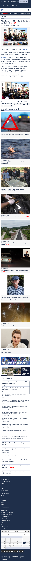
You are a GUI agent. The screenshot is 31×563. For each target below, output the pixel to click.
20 (17, 543)
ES (10, 5)
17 (4, 543)
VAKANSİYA (4, 518)
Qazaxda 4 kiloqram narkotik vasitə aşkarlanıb (15, 216)
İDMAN (2, 495)
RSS (2, 524)
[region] (16, 427)
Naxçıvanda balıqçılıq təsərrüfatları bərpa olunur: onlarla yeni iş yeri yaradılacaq (14, 190)
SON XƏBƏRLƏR (7, 379)
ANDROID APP (4, 526)
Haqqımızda (4, 509)
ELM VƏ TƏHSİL (5, 493)
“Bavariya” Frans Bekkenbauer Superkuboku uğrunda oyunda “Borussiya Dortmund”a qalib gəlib (15, 400)
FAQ (2, 522)
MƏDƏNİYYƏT (4, 490)
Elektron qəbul (5, 521)
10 (4, 541)
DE (7, 5)
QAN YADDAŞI (4, 499)
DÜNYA (2, 497)
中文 (16, 5)
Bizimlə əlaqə (5, 507)
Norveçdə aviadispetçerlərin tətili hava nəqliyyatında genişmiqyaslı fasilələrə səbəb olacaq (15, 413)
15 (25, 541)
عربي (13, 5)
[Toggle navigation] (28, 10)
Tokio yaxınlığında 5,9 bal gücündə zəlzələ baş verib (15, 455)
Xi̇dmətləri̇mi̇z (5, 516)
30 (29, 545)
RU (3, 5)
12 (13, 541)
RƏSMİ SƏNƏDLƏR (5, 481)
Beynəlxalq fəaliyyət (7, 514)
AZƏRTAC (24, 49)
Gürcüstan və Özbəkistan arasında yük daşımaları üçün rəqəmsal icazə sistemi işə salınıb (14, 419)
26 (13, 545)
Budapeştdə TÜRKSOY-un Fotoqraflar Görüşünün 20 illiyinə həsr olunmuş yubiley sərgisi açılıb (15, 437)
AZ (1, 5)
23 (29, 543)
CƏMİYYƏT (3, 489)
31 (4, 547)
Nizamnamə (4, 511)
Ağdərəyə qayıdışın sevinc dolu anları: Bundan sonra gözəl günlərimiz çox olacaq (14, 298)
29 (25, 545)
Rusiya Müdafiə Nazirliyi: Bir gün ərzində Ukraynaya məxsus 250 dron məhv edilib (15, 388)
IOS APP (3, 528)
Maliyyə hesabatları (7, 512)
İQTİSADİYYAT (4, 485)
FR (8, 5)
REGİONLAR (5, 16)
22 (25, 543)
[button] (15, 34)
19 (13, 543)
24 (4, 545)
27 (17, 545)
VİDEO (2, 502)
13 (17, 541)
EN (5, 5)
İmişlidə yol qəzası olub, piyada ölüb (10, 325)
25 (9, 545)
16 (29, 541)
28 (21, 545)
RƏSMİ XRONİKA (5, 479)
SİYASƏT (3, 483)
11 (9, 541)
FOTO (2, 504)
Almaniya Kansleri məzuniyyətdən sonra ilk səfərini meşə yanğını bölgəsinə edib (15, 425)
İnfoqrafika (4, 500)
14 (21, 541)
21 (21, 543)
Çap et (12, 25)
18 (9, 543)
